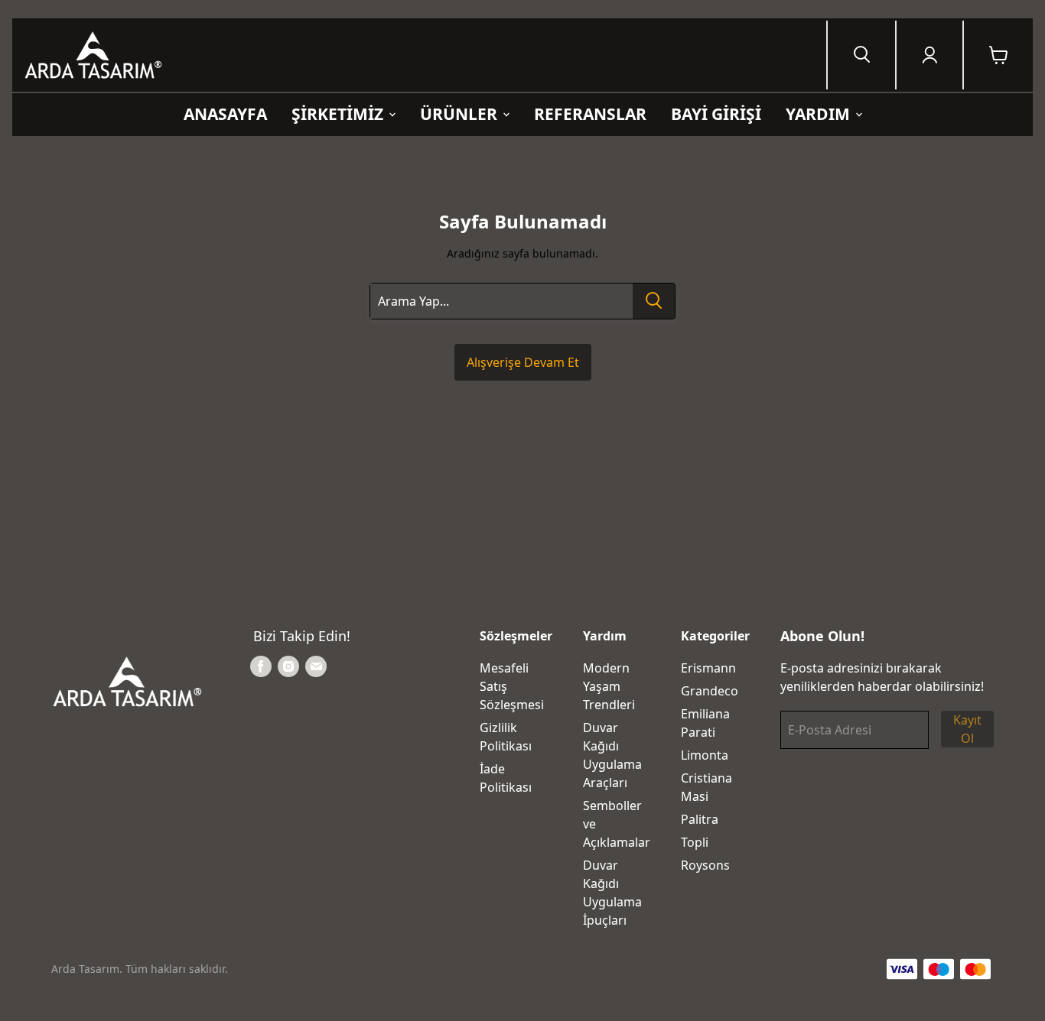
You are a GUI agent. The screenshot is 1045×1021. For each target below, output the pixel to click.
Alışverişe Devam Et (523, 362)
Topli (694, 842)
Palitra (699, 819)
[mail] (316, 666)
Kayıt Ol (967, 729)
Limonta (704, 755)
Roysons (705, 865)
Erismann (708, 668)
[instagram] (288, 666)
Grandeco (709, 690)
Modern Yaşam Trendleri (609, 686)
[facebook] (261, 666)
